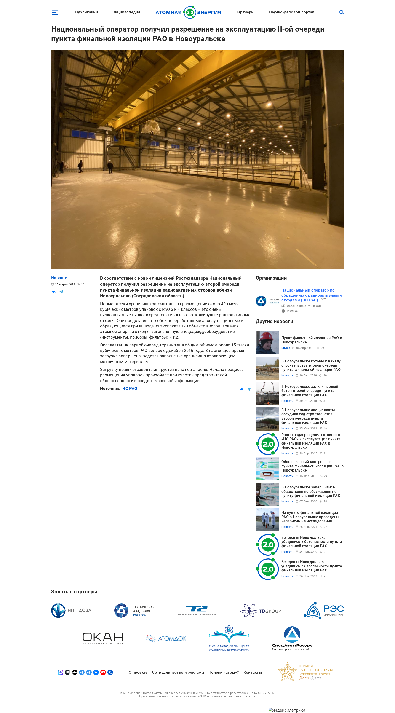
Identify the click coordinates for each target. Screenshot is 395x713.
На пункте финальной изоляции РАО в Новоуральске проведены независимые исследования (310, 516)
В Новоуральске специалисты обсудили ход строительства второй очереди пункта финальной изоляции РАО (308, 416)
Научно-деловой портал (292, 12)
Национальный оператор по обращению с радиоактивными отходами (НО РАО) (311, 295)
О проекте (138, 672)
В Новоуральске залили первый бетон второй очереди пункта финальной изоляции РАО (309, 390)
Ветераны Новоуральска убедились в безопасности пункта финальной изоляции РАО (311, 541)
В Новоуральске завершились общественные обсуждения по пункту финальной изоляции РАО (310, 491)
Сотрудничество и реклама (178, 672)
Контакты (252, 672)
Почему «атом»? (223, 672)
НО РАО (129, 388)
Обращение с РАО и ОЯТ (304, 306)
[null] (53, 291)
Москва (292, 310)
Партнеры (244, 12)
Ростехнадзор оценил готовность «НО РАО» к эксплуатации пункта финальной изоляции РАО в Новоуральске (311, 441)
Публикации (86, 12)
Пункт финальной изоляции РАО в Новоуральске (311, 340)
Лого (190, 12)
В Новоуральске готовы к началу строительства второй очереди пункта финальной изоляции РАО (311, 365)
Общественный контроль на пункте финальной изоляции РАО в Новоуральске (312, 466)
